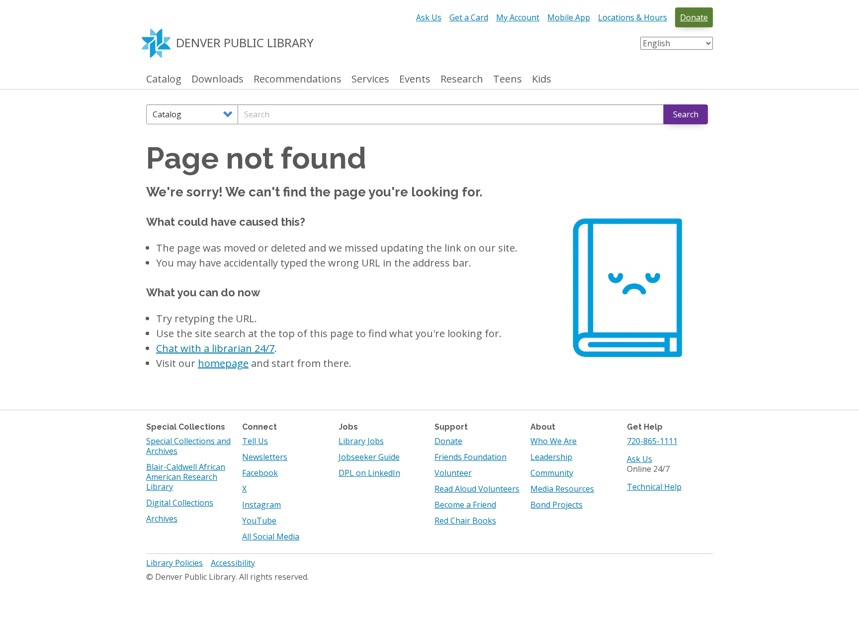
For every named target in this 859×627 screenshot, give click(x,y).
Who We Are (553, 441)
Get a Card (468, 17)
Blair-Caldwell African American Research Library (185, 476)
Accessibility (233, 562)
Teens (507, 79)
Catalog (163, 79)
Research (461, 79)
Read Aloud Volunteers (476, 488)
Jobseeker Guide (369, 456)
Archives (161, 518)
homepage (223, 363)
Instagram (261, 504)
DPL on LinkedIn (369, 472)
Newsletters (264, 456)
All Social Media (270, 536)
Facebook (260, 472)
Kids (541, 79)
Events (414, 79)
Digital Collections (179, 502)
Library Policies (174, 562)
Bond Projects (556, 504)
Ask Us (428, 17)
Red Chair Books (465, 520)
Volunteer (453, 472)
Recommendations (298, 79)
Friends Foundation (470, 456)
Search (685, 114)
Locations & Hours (632, 17)
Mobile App (568, 17)
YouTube (259, 520)
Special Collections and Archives (188, 446)
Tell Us (255, 441)
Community (551, 472)
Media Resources (562, 488)
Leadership (551, 456)
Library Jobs (361, 441)
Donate (694, 17)
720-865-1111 (652, 441)
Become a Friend (465, 504)
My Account (517, 17)
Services (370, 79)
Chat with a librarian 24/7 (215, 348)
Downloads (217, 79)
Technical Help (654, 486)
